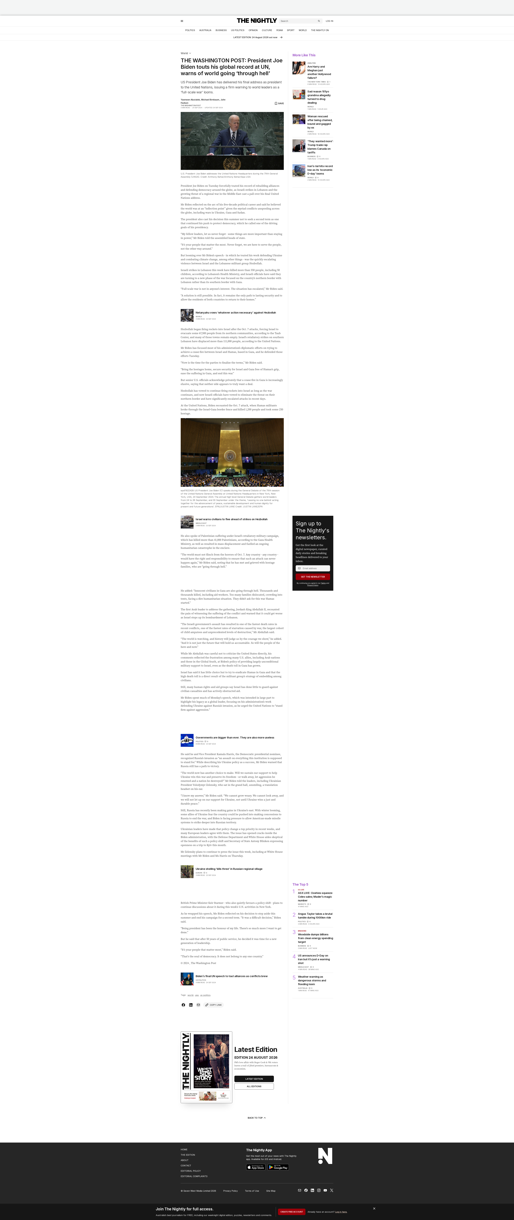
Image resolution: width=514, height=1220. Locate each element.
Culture (267, 30)
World (303, 30)
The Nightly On (320, 30)
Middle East (201, 523)
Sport (290, 30)
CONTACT (186, 1165)
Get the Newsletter (313, 546)
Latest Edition (254, 1012)
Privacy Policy (312, 555)
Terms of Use (252, 1191)
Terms (323, 553)
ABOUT (184, 1160)
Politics (190, 30)
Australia (205, 30)
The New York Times (316, 82)
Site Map (270, 1191)
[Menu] (182, 21)
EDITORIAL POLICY (191, 1171)
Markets (302, 844)
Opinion (253, 30)
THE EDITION (188, 1155)
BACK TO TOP (255, 1064)
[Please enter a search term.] (319, 21)
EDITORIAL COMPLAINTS (194, 1176)
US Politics (237, 30)
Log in (329, 21)
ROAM (279, 30)
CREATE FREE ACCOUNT (291, 1212)
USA (197, 945)
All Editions (254, 1019)
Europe (199, 841)
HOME (184, 1149)
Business (221, 30)
